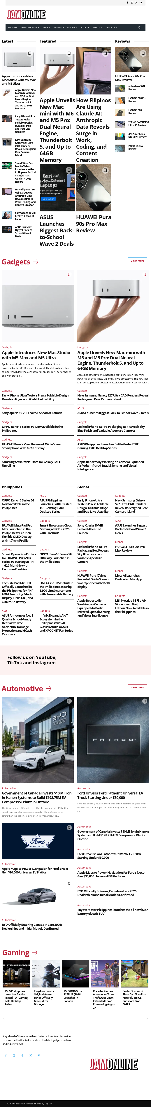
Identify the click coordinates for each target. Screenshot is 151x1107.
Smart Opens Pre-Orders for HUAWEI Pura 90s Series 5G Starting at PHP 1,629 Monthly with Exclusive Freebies (19, 561)
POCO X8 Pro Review (135, 147)
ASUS (80, 408)
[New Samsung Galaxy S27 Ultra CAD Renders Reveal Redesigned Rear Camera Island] (7, 141)
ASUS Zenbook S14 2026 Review (137, 135)
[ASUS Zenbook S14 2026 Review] (120, 136)
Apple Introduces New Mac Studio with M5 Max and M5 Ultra (19, 80)
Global (119, 542)
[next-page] (145, 1018)
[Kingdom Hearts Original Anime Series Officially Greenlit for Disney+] (46, 973)
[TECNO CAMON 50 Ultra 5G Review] (120, 124)
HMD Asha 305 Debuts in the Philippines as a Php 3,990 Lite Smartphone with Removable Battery (56, 588)
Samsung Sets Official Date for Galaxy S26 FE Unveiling (32, 464)
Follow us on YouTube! (24, 1068)
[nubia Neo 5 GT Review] (120, 88)
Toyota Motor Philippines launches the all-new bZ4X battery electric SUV (112, 911)
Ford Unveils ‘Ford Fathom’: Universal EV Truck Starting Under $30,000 (110, 795)
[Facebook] (127, 3)
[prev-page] (5, 1018)
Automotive (9, 788)
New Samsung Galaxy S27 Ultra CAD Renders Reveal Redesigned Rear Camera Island (25, 147)
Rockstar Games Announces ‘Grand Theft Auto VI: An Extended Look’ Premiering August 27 (104, 999)
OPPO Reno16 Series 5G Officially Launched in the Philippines (56, 558)
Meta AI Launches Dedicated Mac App (128, 577)
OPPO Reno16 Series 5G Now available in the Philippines (32, 428)
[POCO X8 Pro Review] (120, 148)
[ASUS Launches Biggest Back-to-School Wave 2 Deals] (7, 229)
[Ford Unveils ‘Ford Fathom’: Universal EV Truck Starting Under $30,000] (113, 740)
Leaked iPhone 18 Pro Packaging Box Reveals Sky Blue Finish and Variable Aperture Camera (111, 428)
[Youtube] (140, 3)
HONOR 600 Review (135, 111)
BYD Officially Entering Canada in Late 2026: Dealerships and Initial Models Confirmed (32, 926)
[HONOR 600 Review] (120, 112)
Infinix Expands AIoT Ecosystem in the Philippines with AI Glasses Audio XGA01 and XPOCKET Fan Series (56, 623)
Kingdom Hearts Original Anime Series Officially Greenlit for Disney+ (44, 997)
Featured (48, 41)
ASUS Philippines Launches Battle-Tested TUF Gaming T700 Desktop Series (107, 446)
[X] (136, 3)
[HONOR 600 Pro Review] (120, 100)
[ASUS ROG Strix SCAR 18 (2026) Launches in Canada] (75, 973)
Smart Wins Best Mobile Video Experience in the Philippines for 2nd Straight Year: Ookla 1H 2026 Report (25, 172)
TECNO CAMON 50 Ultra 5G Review (138, 123)
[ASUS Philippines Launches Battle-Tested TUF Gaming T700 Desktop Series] (16, 973)
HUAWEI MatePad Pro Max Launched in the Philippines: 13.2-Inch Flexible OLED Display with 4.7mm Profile (17, 533)
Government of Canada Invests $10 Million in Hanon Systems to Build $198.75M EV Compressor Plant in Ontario (36, 797)
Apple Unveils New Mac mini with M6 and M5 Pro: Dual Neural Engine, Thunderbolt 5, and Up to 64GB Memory (25, 99)
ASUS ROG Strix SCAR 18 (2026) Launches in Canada (73, 996)
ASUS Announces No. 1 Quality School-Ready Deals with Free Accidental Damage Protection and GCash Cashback (17, 624)
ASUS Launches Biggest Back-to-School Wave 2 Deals (24, 231)
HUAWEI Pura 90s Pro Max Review (93, 223)
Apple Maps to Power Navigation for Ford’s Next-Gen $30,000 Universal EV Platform (35, 870)
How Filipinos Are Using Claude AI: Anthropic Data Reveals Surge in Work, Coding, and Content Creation (25, 197)
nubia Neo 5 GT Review (136, 87)
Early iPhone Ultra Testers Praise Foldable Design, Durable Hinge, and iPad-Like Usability (25, 124)
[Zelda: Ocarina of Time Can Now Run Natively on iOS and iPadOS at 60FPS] (134, 973)
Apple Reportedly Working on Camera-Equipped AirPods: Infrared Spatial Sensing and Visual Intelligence (110, 465)
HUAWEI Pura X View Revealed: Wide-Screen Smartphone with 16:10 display (32, 446)
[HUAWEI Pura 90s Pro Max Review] (94, 187)
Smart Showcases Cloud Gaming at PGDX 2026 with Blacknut (56, 529)
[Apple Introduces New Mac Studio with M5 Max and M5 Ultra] (19, 59)
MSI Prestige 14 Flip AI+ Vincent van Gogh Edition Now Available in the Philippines (132, 606)
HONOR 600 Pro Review (137, 99)
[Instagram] (132, 3)
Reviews (122, 41)
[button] (139, 27)
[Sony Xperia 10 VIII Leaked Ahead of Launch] (7, 215)
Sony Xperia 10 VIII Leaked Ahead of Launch (25, 216)
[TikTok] (22, 1055)
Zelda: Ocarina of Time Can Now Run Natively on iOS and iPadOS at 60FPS (134, 997)
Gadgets (7, 347)
